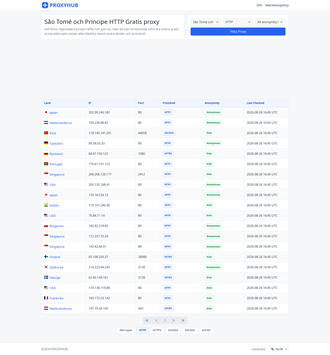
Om (259, 5)
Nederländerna (61, 123)
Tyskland (56, 143)
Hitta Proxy (238, 31)
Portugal (56, 164)
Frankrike (56, 298)
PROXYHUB (59, 349)
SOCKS (206, 330)
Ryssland (56, 154)
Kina (53, 133)
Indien (54, 205)
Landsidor (259, 349)
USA (53, 185)
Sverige (55, 278)
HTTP (142, 330)
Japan (54, 112)
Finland (55, 257)
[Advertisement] (165, 69)
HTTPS (157, 330)
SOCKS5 (190, 330)
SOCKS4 (173, 330)
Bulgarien (57, 226)
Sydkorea (56, 267)
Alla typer (126, 330)
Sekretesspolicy (277, 5)
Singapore (57, 174)
